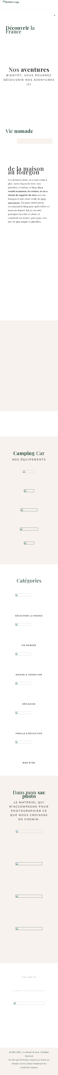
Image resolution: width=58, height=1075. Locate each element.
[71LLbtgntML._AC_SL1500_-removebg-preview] (29, 515)
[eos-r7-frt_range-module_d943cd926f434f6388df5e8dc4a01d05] (29, 940)
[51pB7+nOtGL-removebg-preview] (29, 843)
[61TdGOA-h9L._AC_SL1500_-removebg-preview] (29, 496)
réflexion (29, 704)
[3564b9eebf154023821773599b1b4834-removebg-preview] (29, 875)
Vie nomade (29, 645)
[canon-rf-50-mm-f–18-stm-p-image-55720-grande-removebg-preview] (29, 908)
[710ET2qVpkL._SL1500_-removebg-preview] (29, 548)
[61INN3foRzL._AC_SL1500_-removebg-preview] (29, 477)
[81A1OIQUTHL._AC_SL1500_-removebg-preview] (29, 532)
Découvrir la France (29, 616)
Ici (27, 210)
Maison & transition (29, 675)
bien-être (29, 763)
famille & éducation (29, 733)
